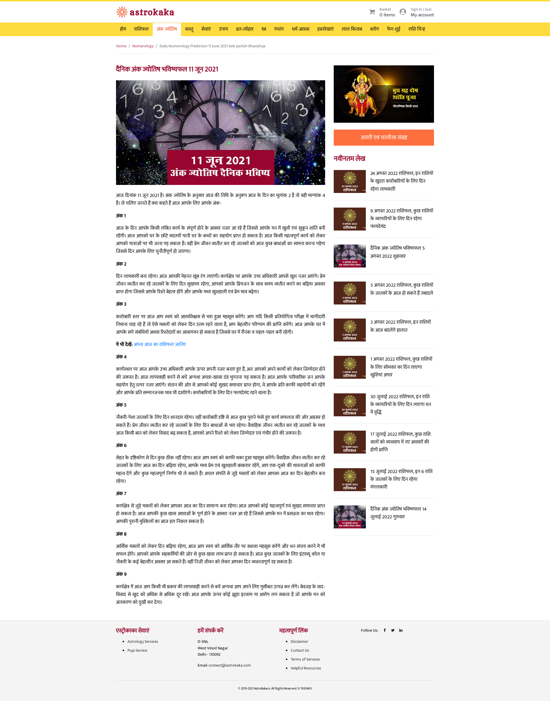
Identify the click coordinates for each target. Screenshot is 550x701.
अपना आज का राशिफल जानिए (160, 345)
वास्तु (189, 29)
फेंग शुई (393, 29)
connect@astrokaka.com (230, 665)
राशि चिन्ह (416, 29)
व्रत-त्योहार (245, 29)
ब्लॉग (374, 29)
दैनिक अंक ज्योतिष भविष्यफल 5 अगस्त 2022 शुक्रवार (397, 252)
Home (121, 46)
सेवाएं (206, 29)
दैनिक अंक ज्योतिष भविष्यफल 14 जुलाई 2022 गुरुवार (398, 513)
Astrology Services (142, 641)
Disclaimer (299, 641)
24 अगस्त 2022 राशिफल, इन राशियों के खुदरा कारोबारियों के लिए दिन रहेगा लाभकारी (401, 181)
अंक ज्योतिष (167, 29)
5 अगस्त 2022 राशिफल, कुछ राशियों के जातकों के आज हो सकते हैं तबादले (401, 289)
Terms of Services (305, 659)
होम (123, 29)
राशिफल (141, 29)
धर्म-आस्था (300, 29)
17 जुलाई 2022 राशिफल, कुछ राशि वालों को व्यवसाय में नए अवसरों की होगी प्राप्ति (400, 442)
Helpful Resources (306, 668)
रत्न (264, 29)
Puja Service (137, 650)
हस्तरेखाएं (325, 29)
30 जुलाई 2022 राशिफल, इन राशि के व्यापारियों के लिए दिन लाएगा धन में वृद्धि (400, 404)
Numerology (143, 46)
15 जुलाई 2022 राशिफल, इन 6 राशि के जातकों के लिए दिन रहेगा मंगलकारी (401, 479)
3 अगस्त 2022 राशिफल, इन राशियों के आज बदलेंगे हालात (400, 326)
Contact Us (300, 650)
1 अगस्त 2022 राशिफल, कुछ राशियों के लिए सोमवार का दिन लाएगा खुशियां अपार (401, 367)
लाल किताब (352, 29)
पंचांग (279, 29)
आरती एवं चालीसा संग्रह (384, 137)
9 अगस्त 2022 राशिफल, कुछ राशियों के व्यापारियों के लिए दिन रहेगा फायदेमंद (401, 219)
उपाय (223, 29)
